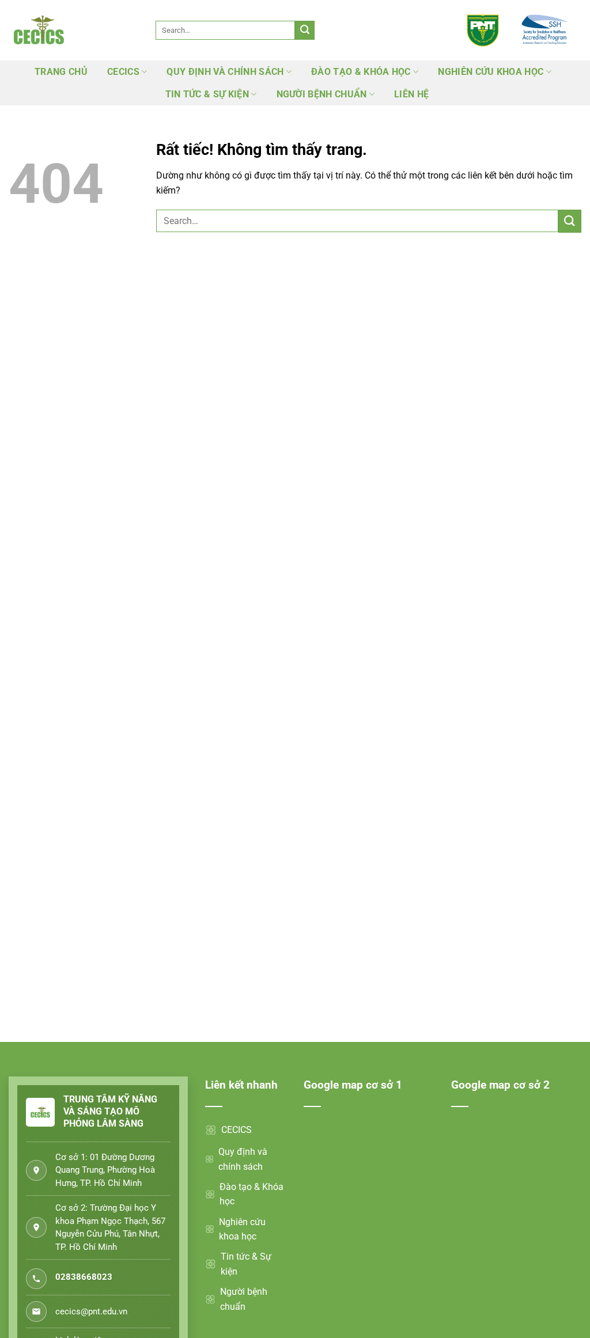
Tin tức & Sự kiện (207, 94)
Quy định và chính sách (225, 71)
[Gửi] (305, 30)
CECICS (123, 71)
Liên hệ (411, 94)
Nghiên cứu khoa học (490, 71)
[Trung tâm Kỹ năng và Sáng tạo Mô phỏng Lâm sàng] (71, 30)
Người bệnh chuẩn (322, 94)
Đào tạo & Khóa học (361, 71)
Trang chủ (61, 71)
